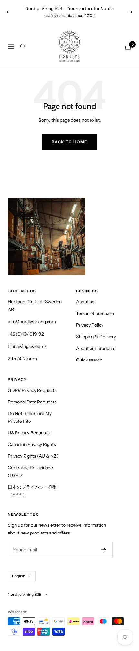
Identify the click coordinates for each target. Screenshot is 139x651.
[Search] (23, 46)
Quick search (89, 360)
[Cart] (128, 47)
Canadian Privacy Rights (32, 444)
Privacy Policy (89, 325)
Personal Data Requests (32, 402)
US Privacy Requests (29, 433)
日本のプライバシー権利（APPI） (33, 491)
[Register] (103, 549)
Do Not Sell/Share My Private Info (30, 417)
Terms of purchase (95, 313)
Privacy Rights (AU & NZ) (33, 456)
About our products (95, 348)
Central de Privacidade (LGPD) (30, 471)
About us (85, 302)
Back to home (70, 141)
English (18, 576)
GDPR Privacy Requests (32, 390)
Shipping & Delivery (96, 337)
